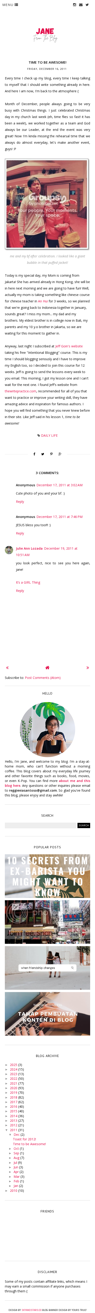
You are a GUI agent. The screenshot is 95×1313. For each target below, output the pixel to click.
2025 (14, 1065)
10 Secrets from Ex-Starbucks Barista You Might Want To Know (47, 876)
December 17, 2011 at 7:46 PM (59, 517)
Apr (17, 1172)
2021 (14, 1083)
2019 (14, 1092)
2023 (14, 1074)
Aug (17, 1158)
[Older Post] (87, 667)
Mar (17, 1176)
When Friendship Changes (47, 964)
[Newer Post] (7, 667)
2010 (14, 1190)
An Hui (43, 301)
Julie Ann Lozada (29, 548)
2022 (14, 1078)
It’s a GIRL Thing (28, 582)
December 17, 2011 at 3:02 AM (59, 485)
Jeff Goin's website (69, 346)
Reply (20, 501)
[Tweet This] (43, 454)
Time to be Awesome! (29, 1144)
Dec (17, 1134)
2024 (14, 1069)
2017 (14, 1102)
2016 (14, 1106)
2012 (14, 1125)
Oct (17, 1148)
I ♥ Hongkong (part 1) (47, 918)
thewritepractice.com (20, 391)
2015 (14, 1111)
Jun (16, 1167)
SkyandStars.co (32, 1310)
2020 (14, 1088)
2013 (14, 1120)
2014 (14, 1116)
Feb (17, 1181)
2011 (14, 1130)
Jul (16, 1162)
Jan (16, 1186)
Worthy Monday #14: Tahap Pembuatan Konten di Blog (47, 1012)
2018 (14, 1097)
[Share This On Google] (60, 454)
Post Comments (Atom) (43, 677)
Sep (17, 1153)
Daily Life (49, 435)
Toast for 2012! (24, 1139)
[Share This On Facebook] (34, 454)
